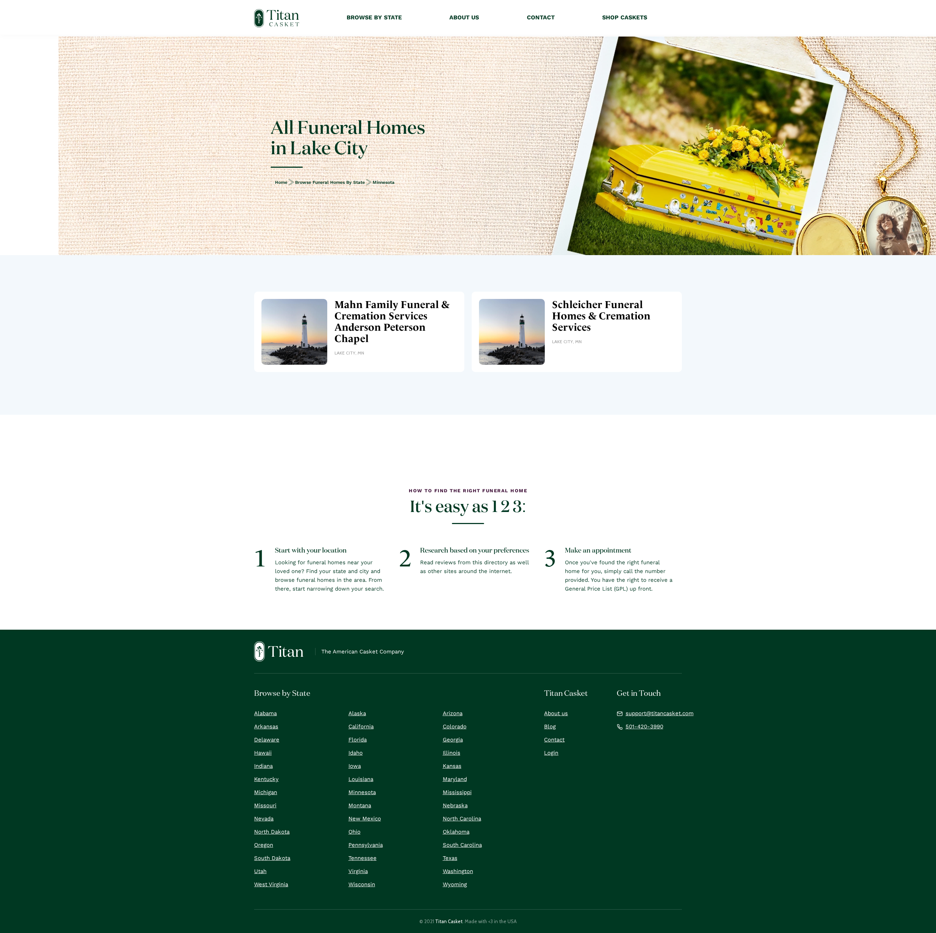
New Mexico (364, 818)
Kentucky (266, 779)
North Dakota (272, 831)
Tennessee (362, 858)
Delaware (266, 739)
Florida (357, 739)
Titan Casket (449, 921)
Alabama (265, 713)
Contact (554, 739)
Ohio (354, 831)
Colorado (455, 726)
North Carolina (462, 818)
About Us (464, 17)
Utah (260, 871)
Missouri (265, 805)
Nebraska (455, 805)
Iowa (354, 766)
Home (281, 182)
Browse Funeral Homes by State (330, 182)
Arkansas (266, 726)
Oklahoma (456, 831)
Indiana (263, 766)
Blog (550, 726)
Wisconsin (361, 884)
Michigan (265, 792)
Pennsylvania (365, 845)
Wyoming (455, 884)
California (361, 726)
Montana (359, 805)
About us (556, 713)
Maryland (455, 779)
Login (551, 753)
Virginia (358, 871)
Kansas (452, 766)
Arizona (453, 713)
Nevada (263, 818)
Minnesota (384, 182)
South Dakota (272, 858)
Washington (458, 871)
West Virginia (271, 884)
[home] (276, 18)
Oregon (263, 845)
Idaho (355, 753)
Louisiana (360, 779)
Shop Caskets (624, 17)
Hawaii (263, 753)
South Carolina (462, 845)
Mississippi (457, 792)
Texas (450, 858)
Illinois (451, 753)
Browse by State (374, 17)
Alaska (357, 713)
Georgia (453, 739)
